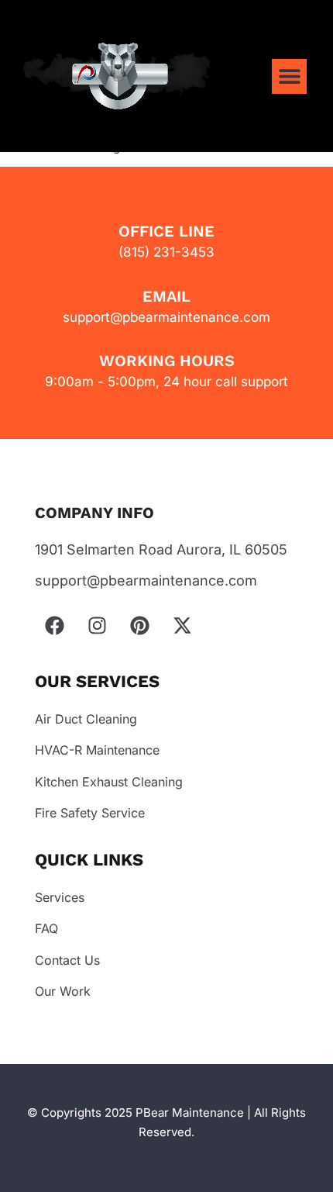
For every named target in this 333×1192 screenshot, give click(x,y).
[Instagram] (96, 625)
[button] (289, 76)
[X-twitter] (182, 625)
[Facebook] (54, 625)
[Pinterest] (139, 625)
